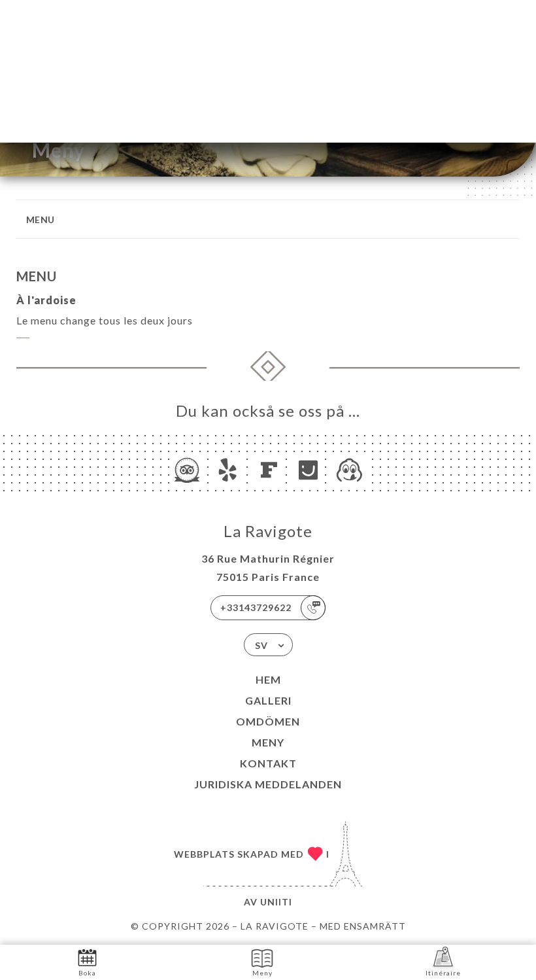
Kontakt (268, 763)
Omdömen (268, 721)
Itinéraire (443, 973)
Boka (87, 973)
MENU (40, 219)
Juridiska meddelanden (268, 784)
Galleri (268, 700)
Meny (268, 742)
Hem (268, 679)
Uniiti (276, 901)
